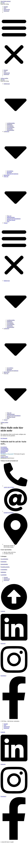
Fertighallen (10, 128)
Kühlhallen (9, 124)
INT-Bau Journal (11, 220)
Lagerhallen (3, 574)
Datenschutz (7, 9)
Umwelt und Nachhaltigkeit (13, 218)
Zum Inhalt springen (6, 1)
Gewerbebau (10, 171)
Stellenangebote (11, 217)
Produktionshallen (5, 567)
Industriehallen (10, 130)
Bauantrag (9, 172)
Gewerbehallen (10, 127)
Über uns (9, 216)
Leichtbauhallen (11, 123)
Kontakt (6, 6)
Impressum (6, 11)
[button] (14, 41)
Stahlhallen (3, 572)
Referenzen (6, 175)
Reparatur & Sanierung (12, 173)
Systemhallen (10, 126)
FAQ (5, 8)
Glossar (5, 223)
